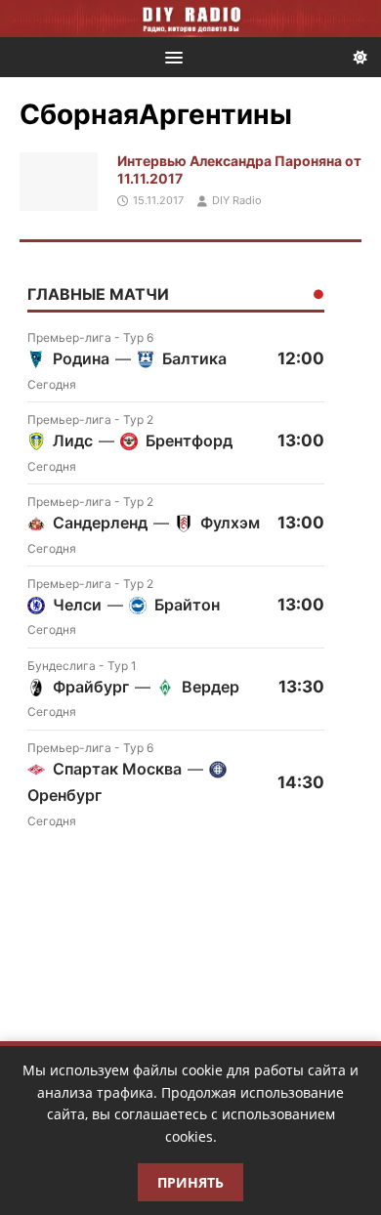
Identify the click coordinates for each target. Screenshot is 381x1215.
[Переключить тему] (360, 57)
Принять (190, 1182)
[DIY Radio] (190, 18)
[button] (170, 56)
